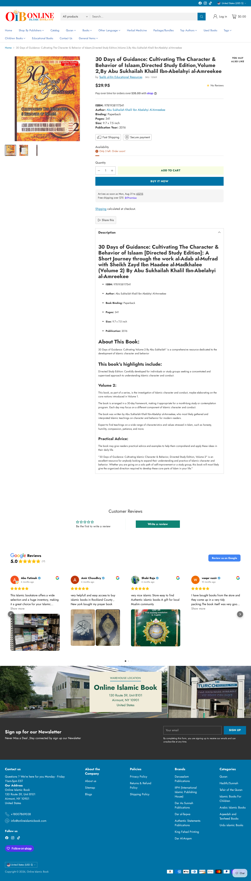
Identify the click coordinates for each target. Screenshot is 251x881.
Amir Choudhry (91, 578)
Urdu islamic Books (231, 825)
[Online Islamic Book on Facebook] (200, 3)
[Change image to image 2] (23, 150)
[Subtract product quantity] (99, 170)
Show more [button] (17, 608)
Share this (108, 220)
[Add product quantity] (112, 170)
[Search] (202, 16)
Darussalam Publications (182, 778)
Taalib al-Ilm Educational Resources (120, 77)
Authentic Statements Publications (187, 823)
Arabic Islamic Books (232, 807)
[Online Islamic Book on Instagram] (205, 3)
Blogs (88, 794)
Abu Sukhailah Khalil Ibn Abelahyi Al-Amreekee (136, 110)
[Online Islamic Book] (30, 16)
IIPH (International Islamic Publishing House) (186, 792)
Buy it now (159, 181)
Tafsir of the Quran (231, 790)
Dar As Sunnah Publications (184, 805)
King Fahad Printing (187, 832)
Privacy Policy (138, 776)
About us (90, 781)
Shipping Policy (139, 794)
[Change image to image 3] (36, 150)
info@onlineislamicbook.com (28, 821)
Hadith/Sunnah (229, 783)
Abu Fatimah (29, 578)
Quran (223, 776)
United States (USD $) (232, 3)
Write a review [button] (158, 524)
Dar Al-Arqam (183, 838)
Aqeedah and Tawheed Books (229, 816)
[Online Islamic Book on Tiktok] (210, 3)
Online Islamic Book (38, 871)
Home (8, 48)
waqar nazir (209, 578)
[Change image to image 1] (10, 150)
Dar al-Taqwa (182, 814)
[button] (224, 558)
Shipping (100, 209)
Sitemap (90, 787)
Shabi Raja (148, 578)
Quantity (100, 162)
